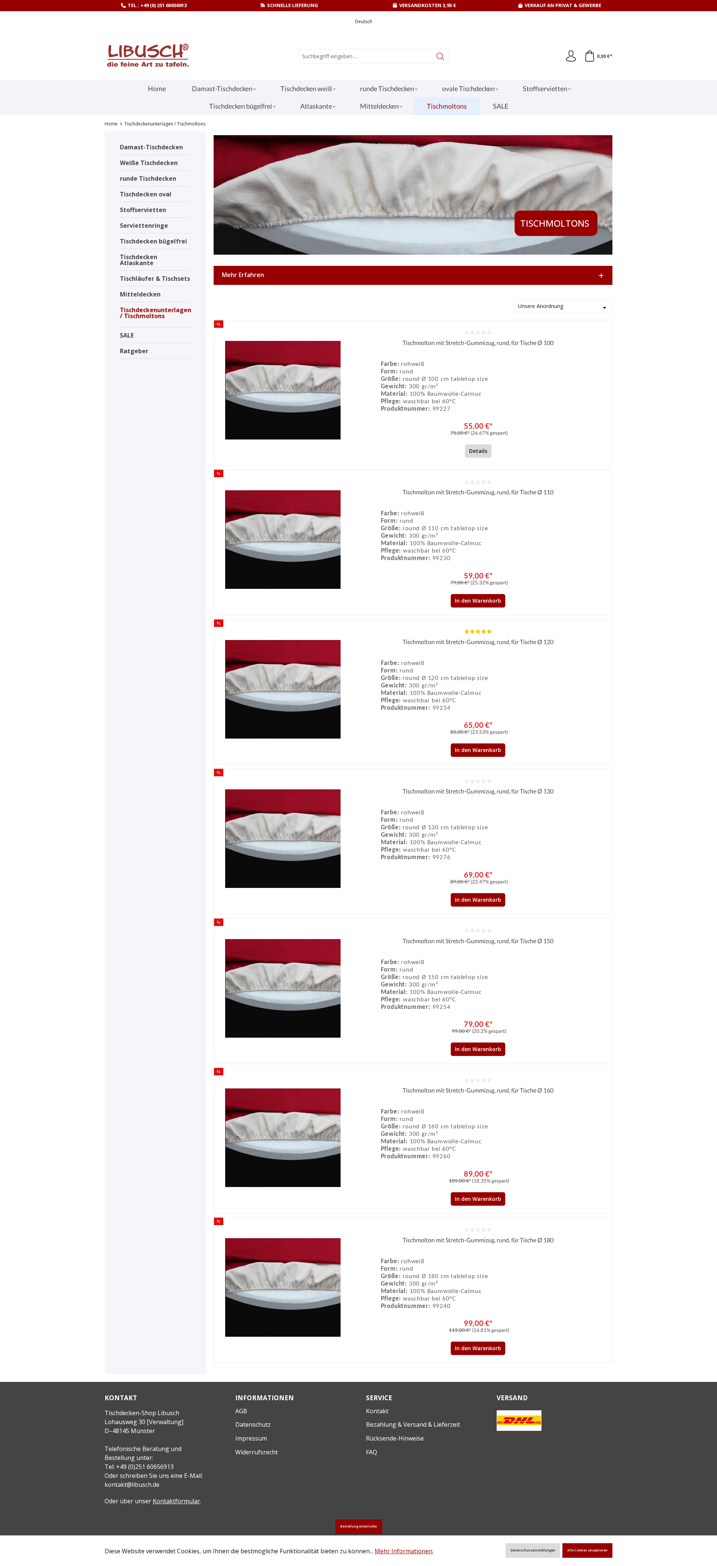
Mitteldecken (140, 294)
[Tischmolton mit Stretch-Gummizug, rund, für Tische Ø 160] (283, 1138)
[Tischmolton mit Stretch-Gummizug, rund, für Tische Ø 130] (283, 839)
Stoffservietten (143, 210)
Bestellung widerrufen (358, 1526)
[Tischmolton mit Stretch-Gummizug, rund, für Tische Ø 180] (283, 1287)
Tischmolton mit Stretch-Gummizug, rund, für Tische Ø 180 (478, 1239)
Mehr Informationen (403, 1551)
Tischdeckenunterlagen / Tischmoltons (155, 313)
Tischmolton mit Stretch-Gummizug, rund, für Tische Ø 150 (478, 940)
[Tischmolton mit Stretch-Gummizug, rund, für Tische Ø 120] (283, 689)
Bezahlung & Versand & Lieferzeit (413, 1424)
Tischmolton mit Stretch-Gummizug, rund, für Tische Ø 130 (478, 791)
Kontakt (377, 1411)
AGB (241, 1411)
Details (478, 450)
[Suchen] (440, 56)
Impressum (251, 1438)
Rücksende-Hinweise (395, 1438)
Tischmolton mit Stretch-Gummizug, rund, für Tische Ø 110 (478, 491)
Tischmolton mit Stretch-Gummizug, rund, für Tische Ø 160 (478, 1090)
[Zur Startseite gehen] (147, 56)
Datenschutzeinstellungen (532, 1550)
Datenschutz (253, 1424)
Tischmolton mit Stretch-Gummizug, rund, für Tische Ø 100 (478, 342)
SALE (127, 335)
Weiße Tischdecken (149, 163)
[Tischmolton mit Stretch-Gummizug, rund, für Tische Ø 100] (283, 390)
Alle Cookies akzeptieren (587, 1550)
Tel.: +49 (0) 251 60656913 (157, 5)
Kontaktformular (176, 1501)
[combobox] (365, 56)
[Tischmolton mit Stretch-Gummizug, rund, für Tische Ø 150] (283, 988)
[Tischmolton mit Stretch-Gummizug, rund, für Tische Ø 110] (283, 540)
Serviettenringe (144, 225)
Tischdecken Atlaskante (138, 260)
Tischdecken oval (145, 194)
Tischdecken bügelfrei (153, 241)
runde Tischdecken (148, 178)
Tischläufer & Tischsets (155, 278)
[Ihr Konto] (571, 56)
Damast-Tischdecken (151, 147)
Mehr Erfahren (243, 275)
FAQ (371, 1452)
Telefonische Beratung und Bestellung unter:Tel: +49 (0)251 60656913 (143, 1458)
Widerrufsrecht (256, 1452)
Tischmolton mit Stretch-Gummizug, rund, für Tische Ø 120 (478, 641)
